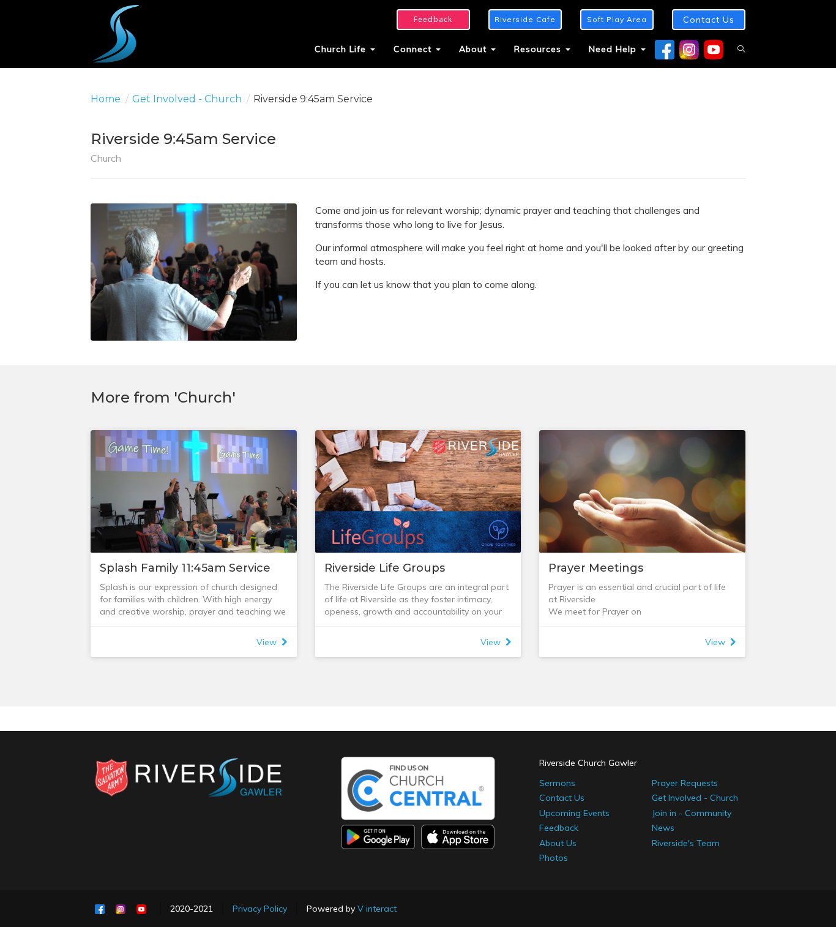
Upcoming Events (574, 813)
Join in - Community (691, 813)
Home (106, 99)
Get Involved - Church (187, 99)
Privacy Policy (260, 908)
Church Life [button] (342, 49)
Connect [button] (414, 49)
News (663, 827)
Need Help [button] (614, 49)
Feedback (558, 827)
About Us (558, 843)
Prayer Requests (685, 783)
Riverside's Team (686, 843)
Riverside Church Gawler (588, 762)
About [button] (474, 49)
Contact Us (561, 797)
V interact (377, 908)
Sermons (557, 783)
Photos (553, 857)
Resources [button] (539, 49)
